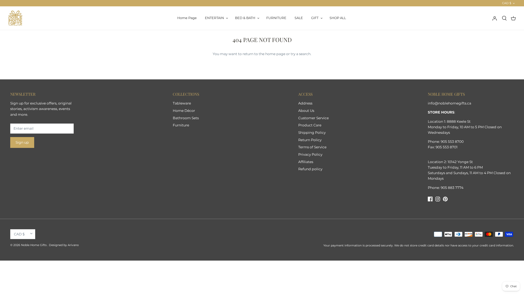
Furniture (181, 125)
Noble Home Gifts (34, 245)
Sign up (22, 142)
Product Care (309, 125)
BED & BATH (245, 18)
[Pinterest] (445, 199)
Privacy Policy (310, 154)
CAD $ (506, 3)
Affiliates (305, 162)
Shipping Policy (312, 132)
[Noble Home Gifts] (15, 18)
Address (305, 103)
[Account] (494, 18)
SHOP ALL (338, 18)
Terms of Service (312, 147)
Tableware (182, 103)
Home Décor (184, 111)
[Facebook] (430, 199)
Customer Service (313, 118)
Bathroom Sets (186, 118)
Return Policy (310, 140)
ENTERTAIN (214, 18)
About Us (306, 111)
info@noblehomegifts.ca (449, 103)
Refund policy (310, 169)
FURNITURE (276, 18)
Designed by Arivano (64, 245)
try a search (301, 54)
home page (275, 54)
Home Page (187, 18)
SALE (299, 18)
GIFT (314, 18)
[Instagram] (437, 199)
